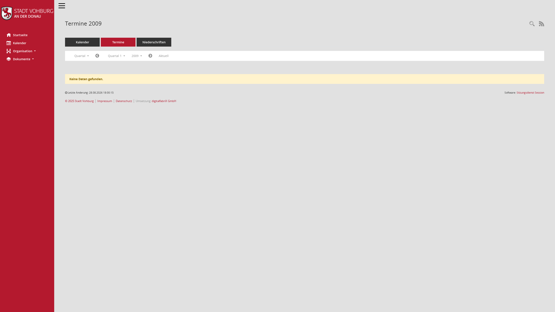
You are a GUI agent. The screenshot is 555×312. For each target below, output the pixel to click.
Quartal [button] (80, 56)
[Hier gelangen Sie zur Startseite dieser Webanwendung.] (27, 13)
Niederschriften (154, 42)
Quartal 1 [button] (115, 56)
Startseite (20, 35)
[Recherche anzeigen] (532, 24)
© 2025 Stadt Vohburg (79, 101)
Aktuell (164, 56)
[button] (27, 51)
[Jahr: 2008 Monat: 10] (97, 56)
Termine (118, 42)
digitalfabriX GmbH (164, 101)
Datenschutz (124, 101)
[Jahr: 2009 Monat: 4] (150, 56)
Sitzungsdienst (530, 92)
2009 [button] (135, 56)
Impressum (104, 101)
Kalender (19, 43)
